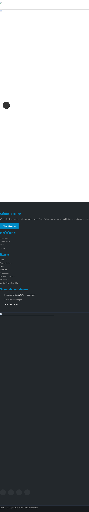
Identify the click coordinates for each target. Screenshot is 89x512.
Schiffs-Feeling (6, 508)
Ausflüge (3, 270)
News (2, 266)
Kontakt (3, 248)
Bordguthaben (5, 263)
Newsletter (4, 279)
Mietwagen (4, 273)
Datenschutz (5, 241)
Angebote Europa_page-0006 (5, 105)
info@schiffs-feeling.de (13, 299)
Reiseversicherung (7, 276)
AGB (2, 244)
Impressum (4, 238)
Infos (2, 260)
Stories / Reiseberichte (9, 283)
